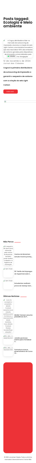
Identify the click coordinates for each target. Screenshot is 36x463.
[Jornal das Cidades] (2, 1)
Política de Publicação (13, 436)
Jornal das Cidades (13, 63)
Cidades (12, 56)
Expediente (12, 405)
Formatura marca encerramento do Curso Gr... (23, 351)
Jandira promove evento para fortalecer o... (22, 339)
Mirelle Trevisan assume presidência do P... (23, 316)
